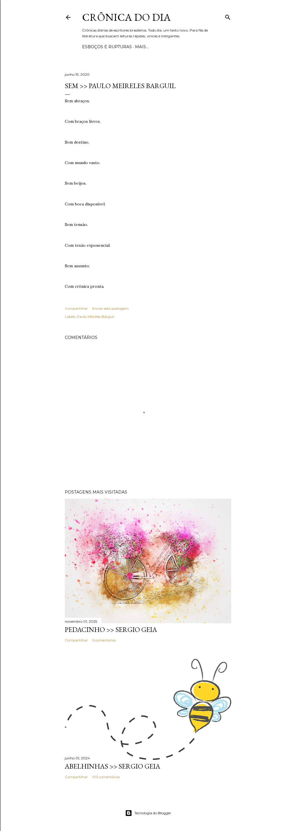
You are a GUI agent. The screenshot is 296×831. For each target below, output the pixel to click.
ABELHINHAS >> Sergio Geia (112, 766)
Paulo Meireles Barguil (95, 316)
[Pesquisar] (227, 16)
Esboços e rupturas (107, 46)
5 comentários (104, 640)
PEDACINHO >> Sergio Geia (111, 629)
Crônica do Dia (126, 17)
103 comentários (106, 777)
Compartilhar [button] (76, 308)
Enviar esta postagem (110, 308)
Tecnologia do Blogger (152, 813)
